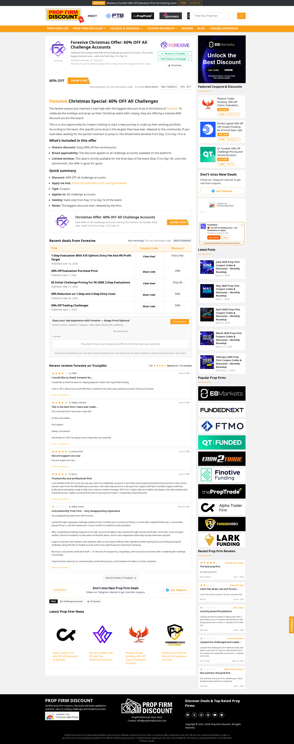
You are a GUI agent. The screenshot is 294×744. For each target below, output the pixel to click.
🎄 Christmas (174, 65)
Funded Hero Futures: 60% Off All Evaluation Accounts (174, 656)
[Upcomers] (158, 15)
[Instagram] (201, 714)
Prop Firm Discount (88, 28)
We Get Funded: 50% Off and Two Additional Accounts (101, 656)
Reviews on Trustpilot (176, 53)
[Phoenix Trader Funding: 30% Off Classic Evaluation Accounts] (139, 635)
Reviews (187, 28)
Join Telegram (178, 590)
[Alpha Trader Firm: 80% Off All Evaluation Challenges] (66, 635)
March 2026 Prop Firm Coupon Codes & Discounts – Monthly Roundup (229, 338)
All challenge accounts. (71, 601)
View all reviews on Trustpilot (119, 577)
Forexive (58, 60)
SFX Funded (238, 607)
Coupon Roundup (160, 28)
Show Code (149, 271)
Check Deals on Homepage (175, 59)
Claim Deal (149, 256)
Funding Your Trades (234, 563)
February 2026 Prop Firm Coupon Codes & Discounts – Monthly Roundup (229, 362)
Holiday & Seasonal (125, 28)
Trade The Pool (237, 585)
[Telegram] (221, 714)
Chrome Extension (224, 28)
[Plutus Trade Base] (102, 15)
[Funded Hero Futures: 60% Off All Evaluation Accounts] (175, 635)
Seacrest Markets (235, 638)
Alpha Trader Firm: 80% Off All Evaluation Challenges (65, 656)
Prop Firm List (58, 28)
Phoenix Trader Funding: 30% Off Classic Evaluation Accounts (136, 658)
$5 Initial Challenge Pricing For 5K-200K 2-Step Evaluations (90, 282)
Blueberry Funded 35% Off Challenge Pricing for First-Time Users (230, 102)
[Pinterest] (208, 714)
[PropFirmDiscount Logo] (147, 700)
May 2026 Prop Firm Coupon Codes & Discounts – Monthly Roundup (228, 290)
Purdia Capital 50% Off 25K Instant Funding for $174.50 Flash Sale (230, 127)
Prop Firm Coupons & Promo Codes (134, 63)
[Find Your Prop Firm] (241, 16)
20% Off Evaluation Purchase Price (74, 271)
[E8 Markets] (186, 15)
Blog (201, 28)
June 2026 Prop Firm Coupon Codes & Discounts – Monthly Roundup (228, 267)
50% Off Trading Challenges (69, 305)
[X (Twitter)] (194, 714)
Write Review (179, 321)
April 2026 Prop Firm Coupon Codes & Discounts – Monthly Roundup (228, 314)
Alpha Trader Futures (234, 669)
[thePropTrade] (130, 15)
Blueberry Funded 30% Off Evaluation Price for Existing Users (142, 3)
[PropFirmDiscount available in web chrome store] (62, 713)
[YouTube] (214, 714)
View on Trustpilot (60, 395)
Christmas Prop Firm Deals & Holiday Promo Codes (94, 63)
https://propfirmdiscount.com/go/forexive (99, 183)
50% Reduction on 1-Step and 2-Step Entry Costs (83, 294)
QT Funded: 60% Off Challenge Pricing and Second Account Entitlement (230, 152)
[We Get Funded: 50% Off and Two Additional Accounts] (102, 635)
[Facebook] (187, 714)
